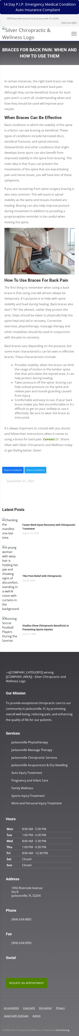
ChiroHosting (62, 1030)
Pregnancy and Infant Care (29, 780)
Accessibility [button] (11, 1008)
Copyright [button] (29, 1008)
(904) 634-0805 (69, 22)
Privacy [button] (60, 1008)
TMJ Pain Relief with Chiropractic (42, 576)
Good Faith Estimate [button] (16, 1016)
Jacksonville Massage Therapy (31, 750)
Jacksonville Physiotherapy (29, 742)
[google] (8, 967)
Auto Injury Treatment (26, 773)
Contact (49, 439)
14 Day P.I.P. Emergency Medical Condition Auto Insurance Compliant (39, 7)
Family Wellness (22, 788)
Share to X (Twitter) (35, 470)
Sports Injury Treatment (28, 796)
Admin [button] (37, 1016)
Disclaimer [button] (45, 1008)
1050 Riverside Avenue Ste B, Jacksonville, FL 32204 (32, 18)
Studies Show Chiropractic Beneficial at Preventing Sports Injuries (45, 627)
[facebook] (16, 967)
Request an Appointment (26, 983)
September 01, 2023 (20, 481)
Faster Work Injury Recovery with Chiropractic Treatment (48, 526)
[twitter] (24, 967)
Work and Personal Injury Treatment (36, 803)
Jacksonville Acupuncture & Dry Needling (39, 765)
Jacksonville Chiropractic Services (34, 758)
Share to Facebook (13, 470)
